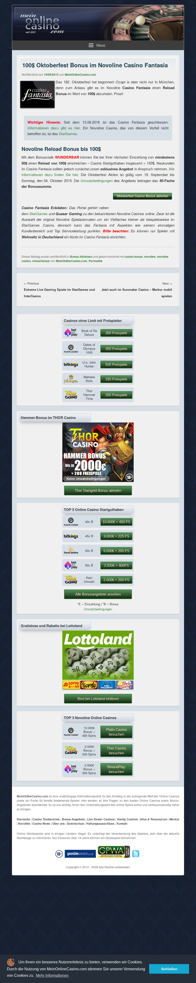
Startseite (23, 819)
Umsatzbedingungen (97, 180)
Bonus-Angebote (73, 819)
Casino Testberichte (46, 819)
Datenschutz (75, 823)
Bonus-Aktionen (81, 256)
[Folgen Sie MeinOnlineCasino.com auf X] (136, 854)
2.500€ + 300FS (116, 565)
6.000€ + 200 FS (116, 551)
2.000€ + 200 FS (116, 580)
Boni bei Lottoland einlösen (98, 699)
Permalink (96, 261)
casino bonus (134, 256)
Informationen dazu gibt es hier (53, 127)
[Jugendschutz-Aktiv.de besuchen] (59, 854)
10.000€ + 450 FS (116, 522)
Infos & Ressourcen (153, 819)
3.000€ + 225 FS (116, 536)
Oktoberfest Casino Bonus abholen (142, 196)
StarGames (68, 133)
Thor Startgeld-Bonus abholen (98, 490)
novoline (150, 256)
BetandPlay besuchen (116, 769)
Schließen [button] (169, 969)
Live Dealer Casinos (101, 819)
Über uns (58, 823)
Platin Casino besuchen (116, 731)
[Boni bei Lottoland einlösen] (98, 689)
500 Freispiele (116, 364)
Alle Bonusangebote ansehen (98, 594)
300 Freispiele (116, 333)
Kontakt (122, 823)
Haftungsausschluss (100, 823)
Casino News (41, 823)
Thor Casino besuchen (116, 750)
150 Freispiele (116, 379)
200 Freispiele (116, 395)
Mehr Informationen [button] (52, 975)
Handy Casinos (127, 819)
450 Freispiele (116, 349)
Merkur (174, 819)
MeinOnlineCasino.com (80, 74)
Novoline (24, 823)
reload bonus (41, 261)
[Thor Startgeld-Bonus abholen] (98, 481)
